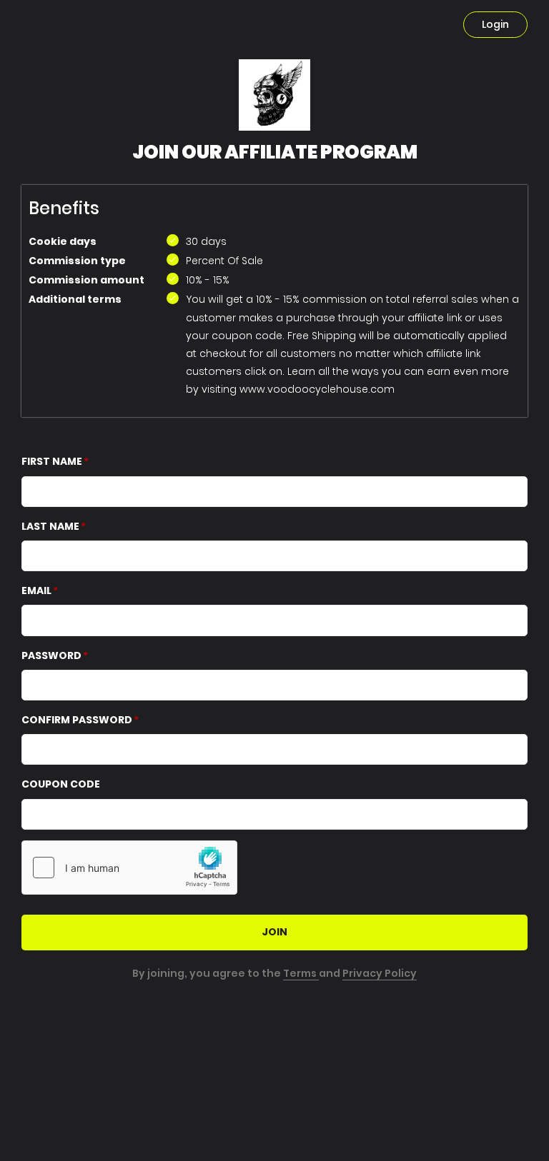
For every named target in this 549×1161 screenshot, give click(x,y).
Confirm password (76, 720)
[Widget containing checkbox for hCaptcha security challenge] (129, 867)
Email (36, 590)
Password (51, 655)
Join (274, 932)
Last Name (50, 526)
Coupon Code (60, 784)
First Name (51, 461)
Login (495, 24)
